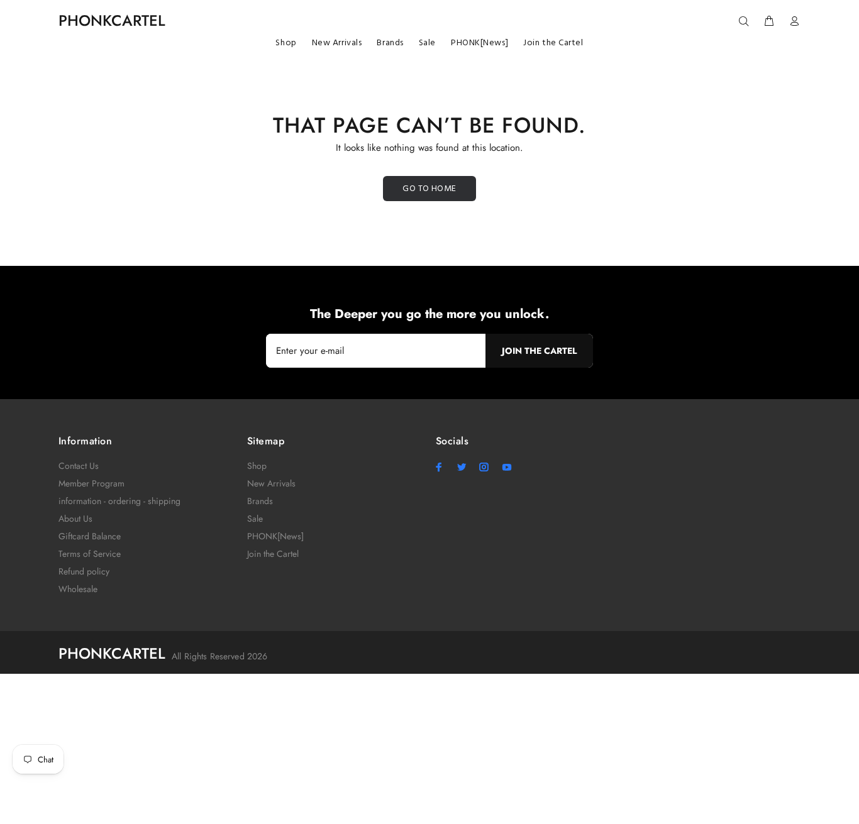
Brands (260, 501)
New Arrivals (271, 483)
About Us (75, 518)
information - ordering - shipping (119, 501)
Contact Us (78, 465)
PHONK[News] (275, 536)
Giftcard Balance (89, 536)
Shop (257, 465)
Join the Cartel (273, 553)
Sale (255, 518)
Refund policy (83, 571)
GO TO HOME (429, 189)
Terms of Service (89, 553)
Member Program (91, 483)
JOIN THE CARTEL (539, 350)
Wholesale (77, 589)
